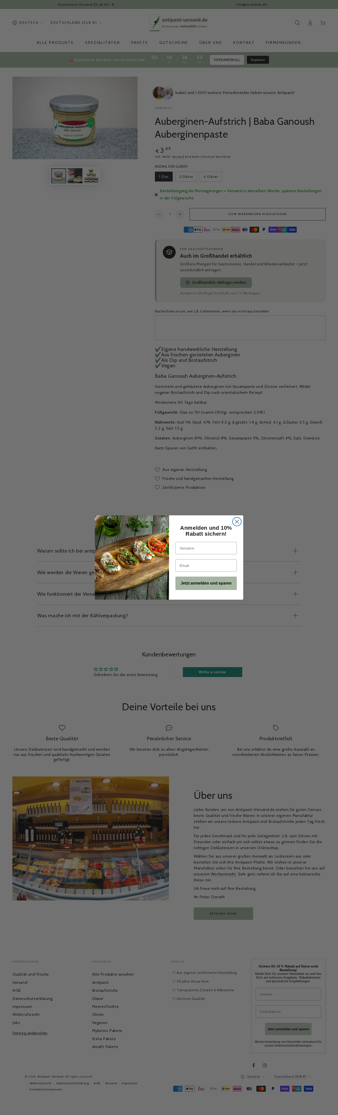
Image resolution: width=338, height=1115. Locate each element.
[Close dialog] (237, 521)
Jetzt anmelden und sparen (206, 583)
